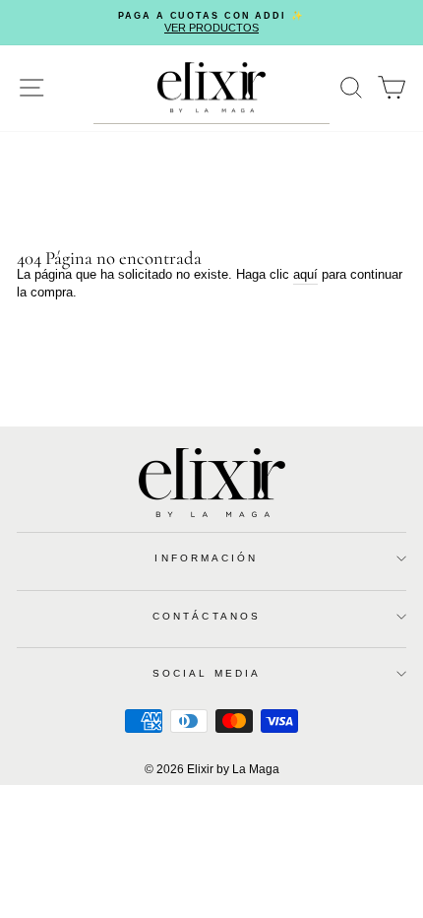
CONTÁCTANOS (206, 616)
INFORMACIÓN (206, 558)
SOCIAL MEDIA (206, 673)
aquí (305, 274)
